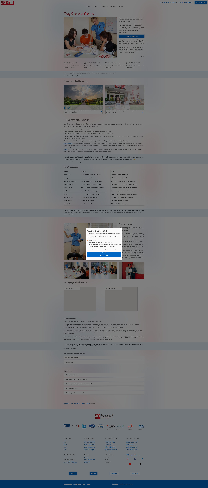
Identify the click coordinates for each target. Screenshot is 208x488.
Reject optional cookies (104, 255)
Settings (103, 258)
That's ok (104, 252)
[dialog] (104, 244)
